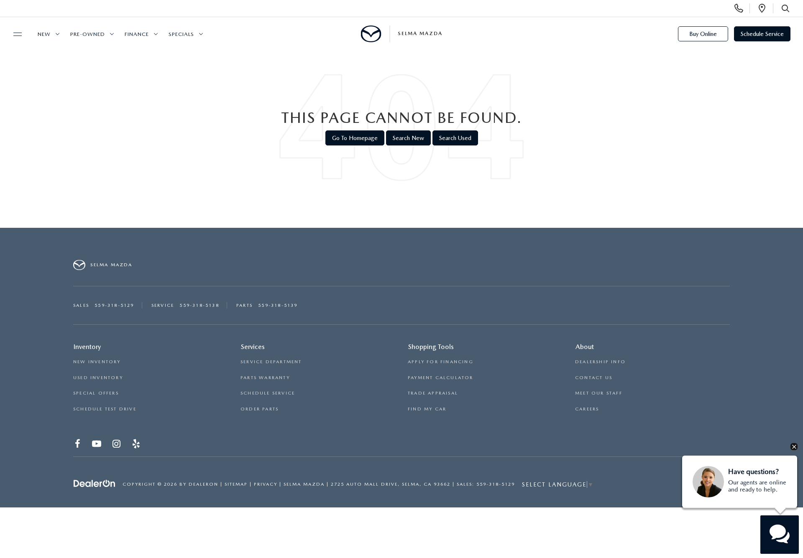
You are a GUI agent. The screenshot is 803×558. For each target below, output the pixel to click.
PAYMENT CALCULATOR (440, 377)
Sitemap (236, 484)
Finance (137, 34)
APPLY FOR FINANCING (440, 361)
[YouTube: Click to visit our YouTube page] (97, 445)
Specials (181, 34)
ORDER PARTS (259, 409)
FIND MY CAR (427, 409)
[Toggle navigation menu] (13, 34)
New (44, 34)
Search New (408, 138)
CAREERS (587, 409)
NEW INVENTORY (97, 361)
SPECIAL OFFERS (96, 393)
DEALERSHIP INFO (600, 361)
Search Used (455, 138)
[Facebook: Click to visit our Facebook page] (78, 445)
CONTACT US (593, 377)
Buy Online (703, 34)
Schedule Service (762, 34)
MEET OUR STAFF (598, 393)
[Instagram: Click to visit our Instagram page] (117, 445)
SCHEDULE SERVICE (267, 393)
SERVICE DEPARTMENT (271, 361)
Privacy (265, 484)
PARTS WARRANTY (265, 377)
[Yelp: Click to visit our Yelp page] (137, 445)
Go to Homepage (355, 138)
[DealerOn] (94, 483)
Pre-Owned (87, 34)
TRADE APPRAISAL (433, 393)
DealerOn (203, 484)
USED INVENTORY (98, 377)
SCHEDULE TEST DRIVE (104, 409)
